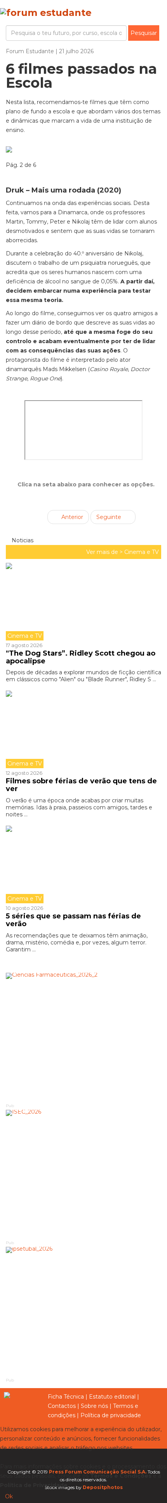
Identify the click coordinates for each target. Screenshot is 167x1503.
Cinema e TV (141, 551)
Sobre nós (94, 1405)
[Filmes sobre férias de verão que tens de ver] (83, 729)
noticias (21, 540)
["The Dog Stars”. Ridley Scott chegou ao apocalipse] (83, 601)
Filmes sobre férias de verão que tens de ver (81, 785)
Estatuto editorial (112, 1396)
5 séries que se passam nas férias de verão (73, 920)
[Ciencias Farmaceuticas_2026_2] (83, 1037)
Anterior (71, 517)
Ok (9, 1496)
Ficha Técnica (66, 1396)
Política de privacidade (110, 1415)
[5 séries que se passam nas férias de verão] (83, 864)
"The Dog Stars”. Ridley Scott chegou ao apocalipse (80, 657)
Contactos (62, 1405)
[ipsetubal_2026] (83, 1311)
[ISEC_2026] (83, 1174)
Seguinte (109, 517)
